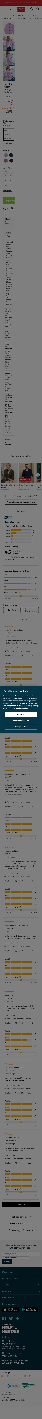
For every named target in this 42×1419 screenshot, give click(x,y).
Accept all (21, 714)
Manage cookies (21, 727)
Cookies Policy (22, 708)
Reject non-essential (21, 721)
